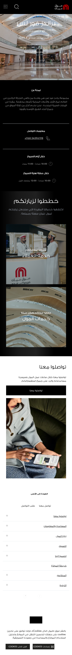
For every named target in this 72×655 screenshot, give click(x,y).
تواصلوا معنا (36, 390)
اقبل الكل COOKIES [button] (18, 646)
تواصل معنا (45, 505)
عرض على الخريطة (34, 51)
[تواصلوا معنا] (36, 438)
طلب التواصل (28, 505)
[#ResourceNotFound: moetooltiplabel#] (59, 7)
